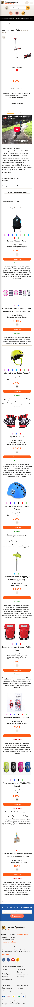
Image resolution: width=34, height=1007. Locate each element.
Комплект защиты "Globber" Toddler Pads (17, 648)
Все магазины (6, 954)
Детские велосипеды (9, 967)
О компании (6, 985)
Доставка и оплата (23, 985)
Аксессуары (21, 977)
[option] (17, 55)
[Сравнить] (4, 39)
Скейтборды (6, 974)
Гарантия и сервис (8, 988)
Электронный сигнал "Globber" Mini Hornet (17, 784)
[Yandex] (17, 960)
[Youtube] (13, 960)
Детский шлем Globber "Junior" (17, 373)
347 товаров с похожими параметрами (19, 96)
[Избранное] (17, 13)
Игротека (5, 977)
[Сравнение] (11, 13)
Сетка (22, 208)
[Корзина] (23, 13)
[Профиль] (6, 8)
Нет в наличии (17, 88)
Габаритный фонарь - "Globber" (17, 717)
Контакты (20, 988)
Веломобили (21, 969)
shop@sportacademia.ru (9, 942)
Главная (4, 24)
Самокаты (12, 24)
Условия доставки (17, 104)
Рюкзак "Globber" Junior (17, 241)
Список (16, 208)
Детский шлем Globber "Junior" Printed (17, 507)
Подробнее (17, 259)
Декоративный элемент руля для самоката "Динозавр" (17, 578)
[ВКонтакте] (3, 960)
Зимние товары (7, 979)
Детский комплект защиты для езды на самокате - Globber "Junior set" (17, 309)
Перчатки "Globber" (17, 437)
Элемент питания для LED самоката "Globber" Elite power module (17, 855)
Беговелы (20, 967)
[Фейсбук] (8, 960)
